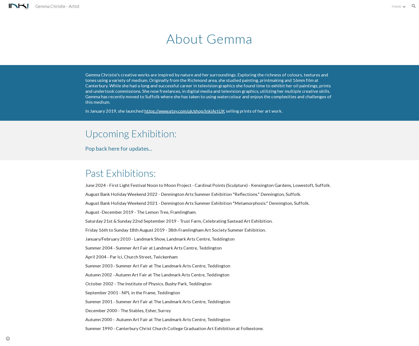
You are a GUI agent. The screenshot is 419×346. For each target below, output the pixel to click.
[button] (414, 6)
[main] (209, 39)
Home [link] (396, 6)
